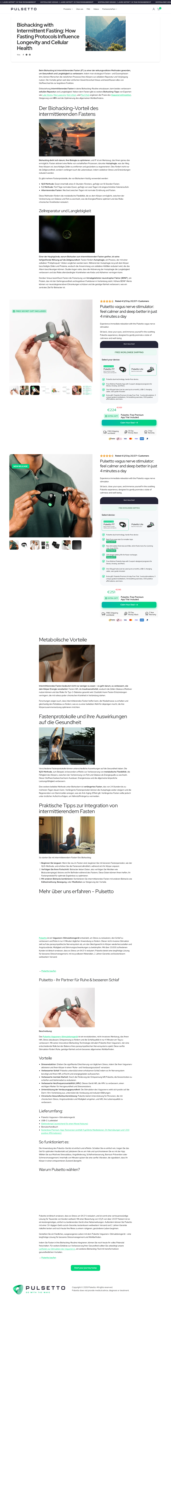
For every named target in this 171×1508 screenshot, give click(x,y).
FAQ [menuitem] (88, 9)
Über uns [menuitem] (79, 9)
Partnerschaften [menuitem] (108, 9)
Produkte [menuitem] (67, 9)
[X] (26, 54)
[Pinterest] (29, 54)
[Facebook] (23, 54)
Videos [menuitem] (96, 9)
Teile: (18, 55)
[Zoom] (89, 302)
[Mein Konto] (153, 9)
